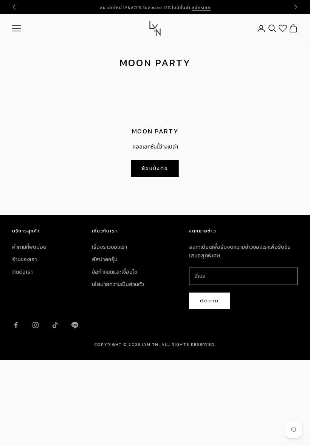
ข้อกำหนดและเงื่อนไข (114, 272)
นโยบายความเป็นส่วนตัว (118, 284)
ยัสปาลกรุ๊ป (105, 259)
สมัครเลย (201, 6)
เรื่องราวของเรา (109, 247)
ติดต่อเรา (22, 272)
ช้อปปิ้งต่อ (155, 168)
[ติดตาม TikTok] (55, 325)
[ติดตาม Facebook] (16, 325)
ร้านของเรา (24, 259)
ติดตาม (209, 300)
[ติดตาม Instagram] (35, 325)
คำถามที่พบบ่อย (29, 247)
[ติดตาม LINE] (75, 325)
